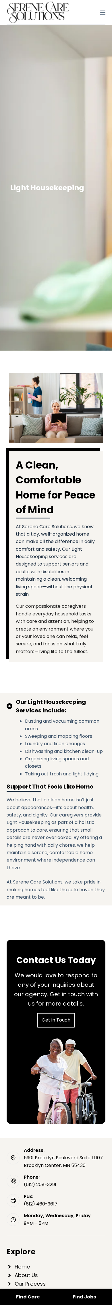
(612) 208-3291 (40, 1184)
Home (22, 1266)
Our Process (30, 1283)
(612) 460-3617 (40, 1204)
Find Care (28, 1297)
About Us (26, 1275)
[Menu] (102, 12)
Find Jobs (84, 1297)
